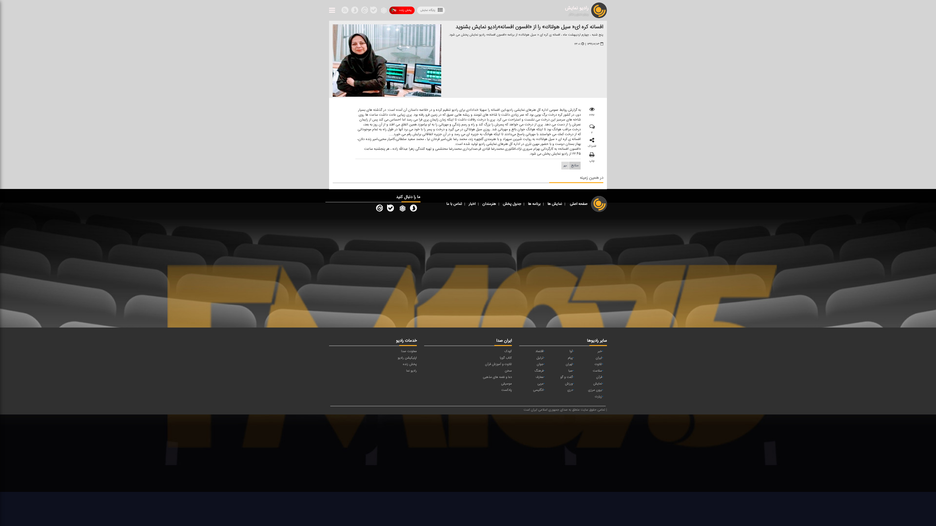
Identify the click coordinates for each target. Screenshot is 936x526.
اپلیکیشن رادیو (407, 358)
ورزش (569, 383)
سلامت (597, 371)
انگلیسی (538, 390)
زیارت (598, 396)
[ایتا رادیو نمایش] (379, 209)
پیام (570, 358)
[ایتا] (364, 11)
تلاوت (598, 364)
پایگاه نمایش (427, 10)
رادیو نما (411, 371)
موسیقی (506, 383)
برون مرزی (595, 390)
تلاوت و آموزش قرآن (498, 364)
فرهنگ (539, 371)
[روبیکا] (383, 11)
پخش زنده (405, 10)
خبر (600, 351)
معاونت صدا (409, 351)
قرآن (599, 377)
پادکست (506, 390)
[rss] (345, 11)
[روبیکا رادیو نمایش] (402, 209)
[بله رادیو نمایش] (390, 209)
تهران (569, 364)
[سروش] (373, 11)
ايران (599, 358)
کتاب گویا (506, 358)
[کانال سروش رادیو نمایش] (413, 209)
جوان (540, 364)
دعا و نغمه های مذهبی (497, 377)
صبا (570, 371)
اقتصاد (540, 351)
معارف (540, 377)
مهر (565, 165)
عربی (540, 383)
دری (570, 390)
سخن (508, 371)
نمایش (597, 383)
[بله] (354, 11)
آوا (571, 351)
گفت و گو (566, 377)
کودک (508, 351)
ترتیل (540, 358)
